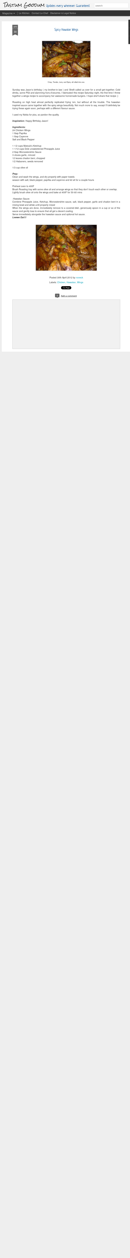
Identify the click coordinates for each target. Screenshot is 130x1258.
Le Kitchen (24, 13)
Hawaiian (71, 282)
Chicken (61, 282)
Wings (80, 282)
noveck (79, 277)
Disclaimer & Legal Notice (63, 13)
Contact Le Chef (40, 13)
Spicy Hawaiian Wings (66, 30)
